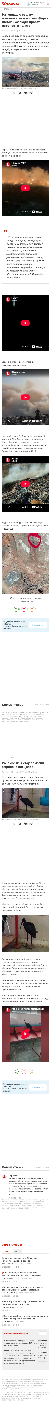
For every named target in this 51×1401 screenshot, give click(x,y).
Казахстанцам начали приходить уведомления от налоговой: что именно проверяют (21, 1275)
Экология (5, 31)
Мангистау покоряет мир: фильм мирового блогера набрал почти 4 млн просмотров (23, 1304)
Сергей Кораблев (30, 31)
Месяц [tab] (18, 1251)
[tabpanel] (25, 1291)
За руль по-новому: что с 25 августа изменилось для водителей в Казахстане (19, 1261)
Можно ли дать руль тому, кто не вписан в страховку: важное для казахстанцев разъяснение (22, 1290)
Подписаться (38, 625)
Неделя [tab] (7, 1251)
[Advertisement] (25, 120)
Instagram (8, 528)
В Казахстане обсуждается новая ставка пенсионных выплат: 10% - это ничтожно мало (20, 1343)
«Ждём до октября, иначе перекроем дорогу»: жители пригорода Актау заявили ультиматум (25, 1319)
